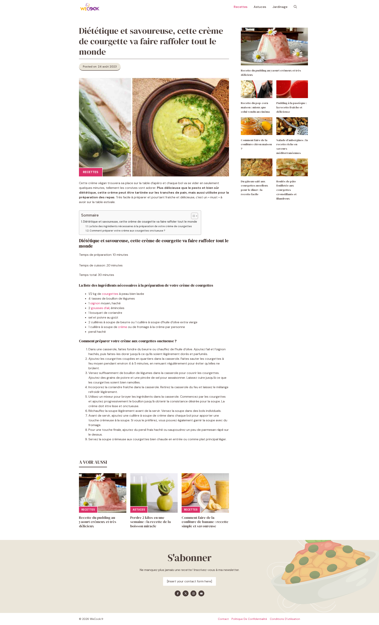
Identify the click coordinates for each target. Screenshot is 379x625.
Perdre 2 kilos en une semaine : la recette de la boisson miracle (150, 521)
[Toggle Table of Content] (192, 216)
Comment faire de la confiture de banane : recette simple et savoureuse (205, 521)
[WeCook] (90, 7)
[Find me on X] (186, 593)
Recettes (240, 7)
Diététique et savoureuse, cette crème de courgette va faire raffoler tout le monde (140, 221)
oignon (95, 303)
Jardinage (279, 7)
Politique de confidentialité (249, 619)
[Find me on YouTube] (201, 593)
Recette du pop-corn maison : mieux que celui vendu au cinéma (255, 107)
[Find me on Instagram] (193, 593)
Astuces (260, 7)
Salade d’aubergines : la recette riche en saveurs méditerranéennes (292, 146)
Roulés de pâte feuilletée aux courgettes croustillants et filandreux (286, 190)
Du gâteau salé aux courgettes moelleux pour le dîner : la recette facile (254, 187)
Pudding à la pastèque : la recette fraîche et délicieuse (291, 107)
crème (122, 327)
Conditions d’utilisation (285, 619)
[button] (295, 7)
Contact (223, 619)
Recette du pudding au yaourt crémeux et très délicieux (97, 521)
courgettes (110, 294)
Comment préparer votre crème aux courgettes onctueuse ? (128, 230)
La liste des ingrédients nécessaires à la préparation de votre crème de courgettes (140, 226)
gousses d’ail (100, 308)
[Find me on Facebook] (178, 593)
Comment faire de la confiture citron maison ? (256, 144)
